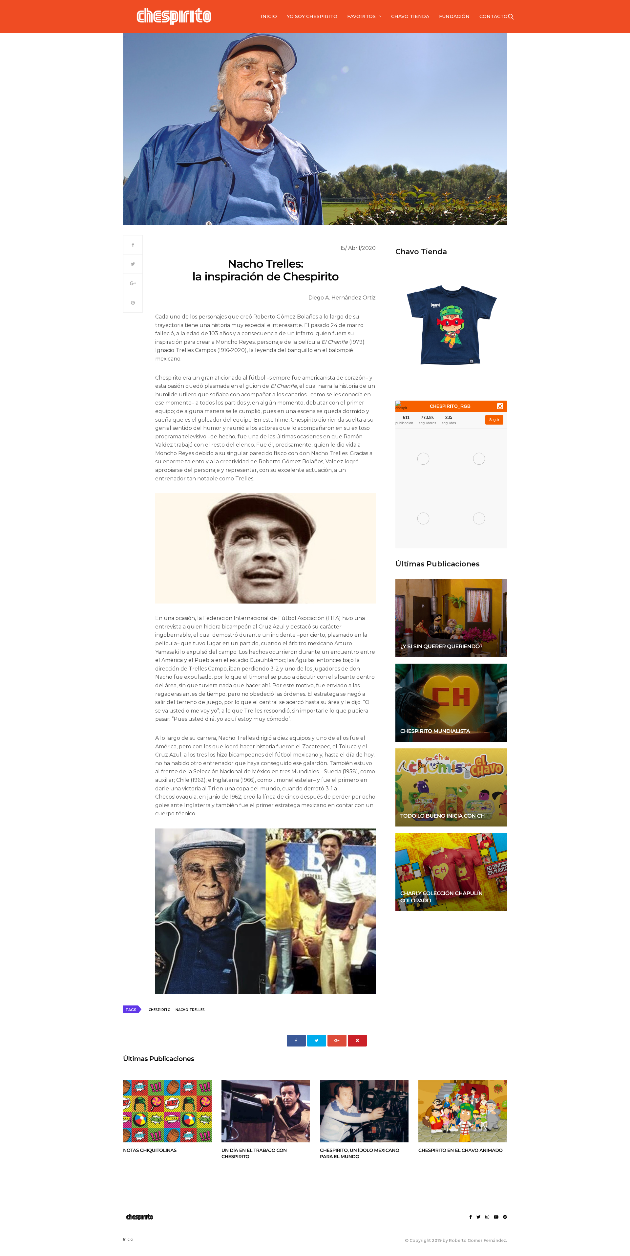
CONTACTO (493, 16)
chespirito (160, 1010)
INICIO (269, 16)
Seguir (494, 420)
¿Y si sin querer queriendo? (441, 647)
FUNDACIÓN (454, 16)
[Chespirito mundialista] (451, 703)
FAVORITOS (361, 16)
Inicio (128, 1239)
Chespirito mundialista (435, 731)
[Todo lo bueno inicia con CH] (451, 787)
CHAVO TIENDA (410, 16)
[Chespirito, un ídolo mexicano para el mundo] (364, 1111)
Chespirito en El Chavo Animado (460, 1150)
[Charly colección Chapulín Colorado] (451, 872)
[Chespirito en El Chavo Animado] (462, 1111)
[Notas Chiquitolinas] (167, 1111)
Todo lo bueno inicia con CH (442, 816)
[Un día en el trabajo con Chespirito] (265, 1111)
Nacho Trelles (190, 1010)
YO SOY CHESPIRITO (312, 16)
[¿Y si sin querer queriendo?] (451, 618)
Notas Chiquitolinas (150, 1150)
